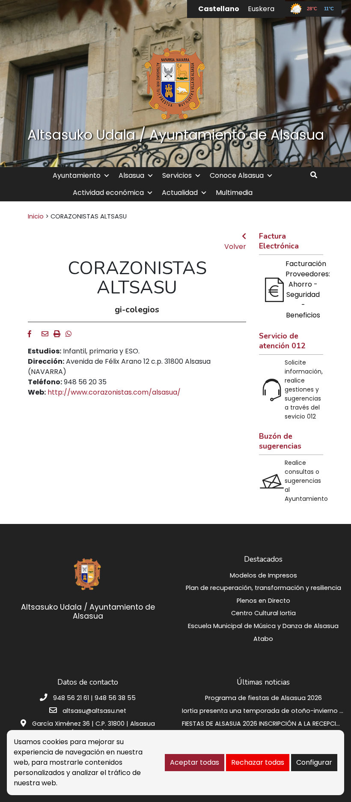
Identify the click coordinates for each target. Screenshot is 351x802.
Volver (235, 246)
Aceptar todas (194, 762)
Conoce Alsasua (237, 175)
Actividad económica (108, 193)
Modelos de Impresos (263, 575)
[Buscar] (317, 175)
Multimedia (234, 193)
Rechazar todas (257, 762)
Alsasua (131, 175)
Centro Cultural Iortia (263, 613)
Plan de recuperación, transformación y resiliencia (263, 588)
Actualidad (180, 193)
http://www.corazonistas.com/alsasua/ (114, 392)
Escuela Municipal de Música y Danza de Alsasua (263, 626)
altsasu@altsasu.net (94, 710)
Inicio (36, 216)
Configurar (314, 762)
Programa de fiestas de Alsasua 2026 (263, 698)
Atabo (263, 638)
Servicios (177, 175)
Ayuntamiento (77, 175)
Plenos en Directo (263, 600)
